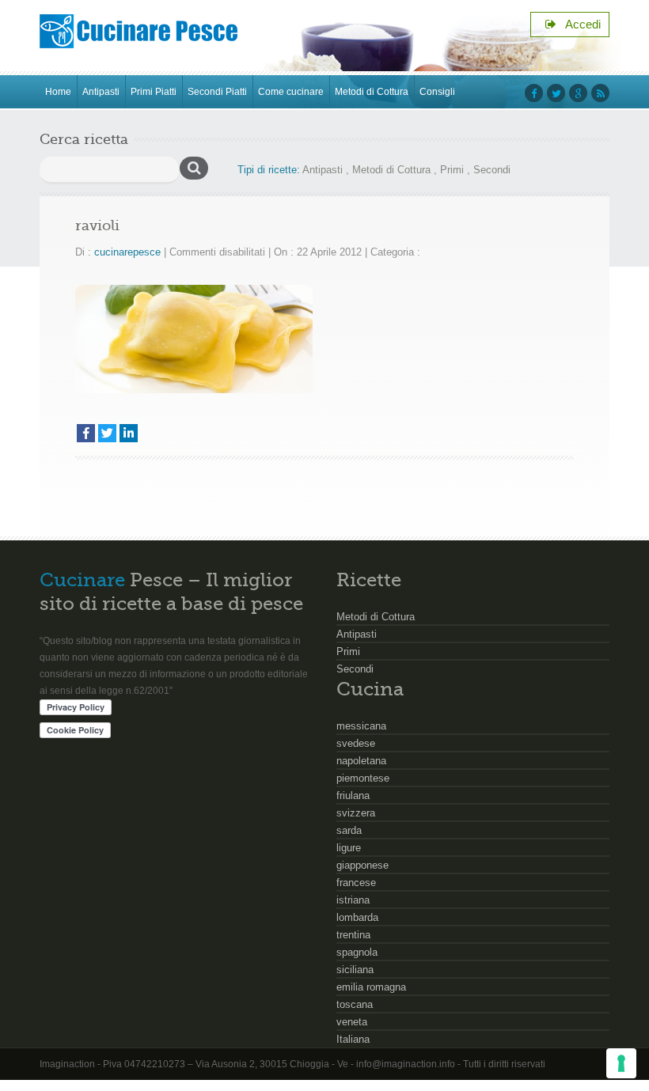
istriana (353, 900)
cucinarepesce (127, 252)
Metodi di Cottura (371, 91)
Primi (452, 170)
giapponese (362, 865)
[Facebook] (86, 433)
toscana (354, 1004)
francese (356, 882)
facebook (534, 93)
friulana (353, 795)
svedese (355, 743)
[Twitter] (107, 433)
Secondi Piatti (217, 91)
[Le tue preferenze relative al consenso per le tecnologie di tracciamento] (621, 1063)
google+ (578, 93)
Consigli (437, 91)
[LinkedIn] (129, 433)
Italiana (353, 1039)
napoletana (361, 761)
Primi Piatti (153, 91)
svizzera (355, 813)
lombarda (357, 917)
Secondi (491, 170)
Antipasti (101, 91)
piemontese (362, 778)
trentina (353, 935)
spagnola (357, 952)
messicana (361, 726)
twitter (556, 93)
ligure (348, 848)
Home (58, 91)
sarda (349, 830)
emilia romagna (371, 987)
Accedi (578, 24)
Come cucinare (291, 91)
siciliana (355, 969)
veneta (351, 1022)
